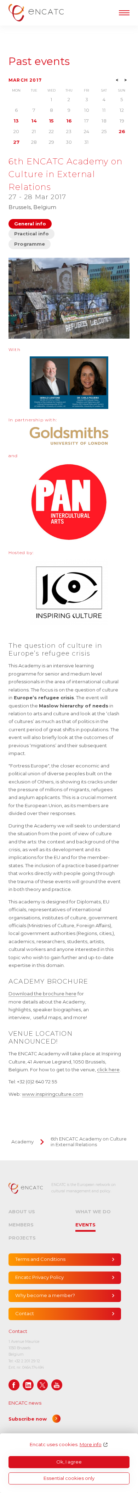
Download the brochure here (42, 993)
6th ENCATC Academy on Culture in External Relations (89, 1141)
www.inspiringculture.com (52, 1094)
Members (21, 1224)
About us (21, 1211)
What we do (93, 1211)
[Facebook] (13, 1384)
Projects (22, 1238)
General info (30, 223)
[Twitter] (42, 1384)
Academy (22, 1141)
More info (91, 1444)
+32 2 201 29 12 (27, 1361)
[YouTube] (56, 1384)
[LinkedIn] (28, 1384)
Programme (29, 244)
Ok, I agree (69, 1462)
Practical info (31, 233)
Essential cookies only (69, 1478)
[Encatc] (36, 12)
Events (85, 1224)
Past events (39, 61)
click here (108, 1069)
